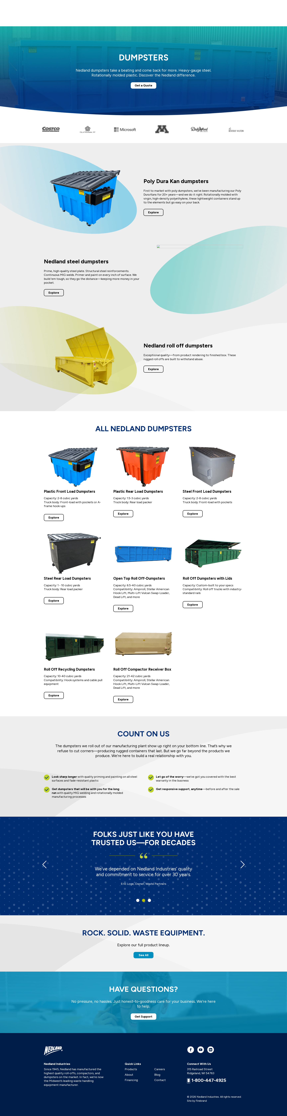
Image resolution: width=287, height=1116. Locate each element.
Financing (131, 1080)
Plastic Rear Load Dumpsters (138, 491)
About (129, 1075)
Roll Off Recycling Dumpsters (69, 669)
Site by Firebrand (197, 1100)
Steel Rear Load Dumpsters (67, 578)
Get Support (143, 1016)
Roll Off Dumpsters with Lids (207, 578)
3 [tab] (149, 900)
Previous (44, 864)
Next (242, 864)
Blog (157, 1075)
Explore (153, 212)
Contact (160, 1080)
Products (131, 1069)
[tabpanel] (143, 873)
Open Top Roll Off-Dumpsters (139, 578)
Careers (159, 1069)
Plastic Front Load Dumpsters (69, 491)
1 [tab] (137, 900)
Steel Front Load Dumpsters (207, 491)
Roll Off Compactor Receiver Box (142, 669)
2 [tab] (143, 900)
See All (143, 955)
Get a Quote (143, 85)
